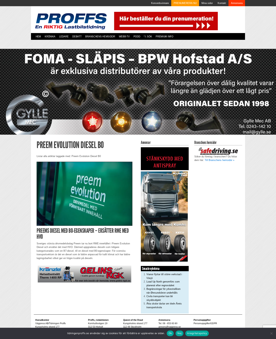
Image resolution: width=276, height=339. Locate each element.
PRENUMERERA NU (185, 3)
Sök (149, 36)
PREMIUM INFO (164, 36)
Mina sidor (207, 3)
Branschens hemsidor (100, 36)
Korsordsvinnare (160, 3)
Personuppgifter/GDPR (205, 323)
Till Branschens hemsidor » (219, 160)
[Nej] (271, 333)
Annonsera (237, 3)
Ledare (64, 36)
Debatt (76, 36)
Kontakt (222, 3)
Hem (38, 36)
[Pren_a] (165, 20)
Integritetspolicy (197, 333)
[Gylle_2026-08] (138, 96)
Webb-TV (124, 36)
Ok (170, 333)
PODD (136, 36)
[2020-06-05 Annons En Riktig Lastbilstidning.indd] (84, 274)
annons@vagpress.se (169, 326)
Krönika (50, 36)
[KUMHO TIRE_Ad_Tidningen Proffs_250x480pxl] (164, 216)
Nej (179, 333)
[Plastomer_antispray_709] (165, 158)
